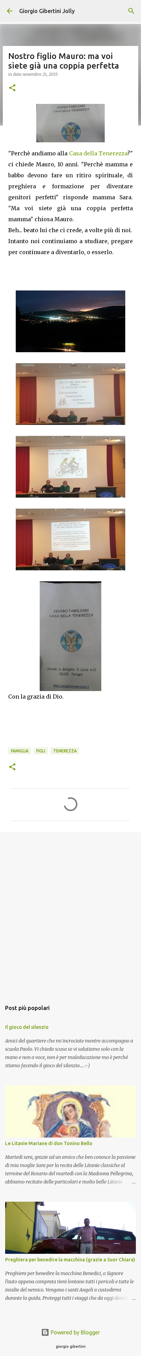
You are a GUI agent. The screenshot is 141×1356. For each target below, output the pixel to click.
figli (40, 751)
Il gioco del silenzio (27, 1027)
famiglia (19, 751)
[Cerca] (131, 11)
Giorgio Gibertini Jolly (47, 11)
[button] (12, 88)
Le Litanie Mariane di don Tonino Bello (48, 1143)
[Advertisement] (70, 913)
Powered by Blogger (74, 1332)
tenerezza (65, 751)
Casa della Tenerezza (98, 153)
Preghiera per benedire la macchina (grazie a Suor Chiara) (70, 1259)
